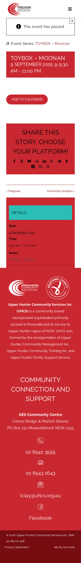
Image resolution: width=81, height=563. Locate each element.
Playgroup (14, 191)
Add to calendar (27, 99)
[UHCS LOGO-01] (19, 4)
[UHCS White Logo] (23, 280)
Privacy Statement (17, 547)
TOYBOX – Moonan (22, 259)
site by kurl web (64, 547)
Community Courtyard (60, 191)
